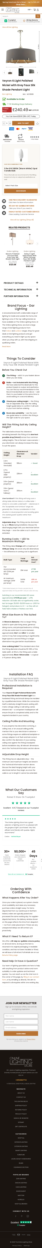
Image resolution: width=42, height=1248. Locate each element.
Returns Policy (21, 1110)
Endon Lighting (21, 1183)
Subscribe (21, 1034)
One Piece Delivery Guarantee (23, 200)
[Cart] (34, 9)
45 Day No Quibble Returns (21, 206)
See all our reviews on (20, 874)
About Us (21, 1093)
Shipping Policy (21, 1105)
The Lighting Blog (21, 1101)
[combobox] (18, 16)
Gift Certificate (21, 1126)
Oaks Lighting (21, 1187)
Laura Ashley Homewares (21, 1159)
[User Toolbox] (37, 9)
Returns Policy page (10, 955)
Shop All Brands (21, 1204)
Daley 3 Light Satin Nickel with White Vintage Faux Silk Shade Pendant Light (29, 257)
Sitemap (21, 1122)
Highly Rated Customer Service (24, 211)
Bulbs (21, 1163)
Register (25, 1118)
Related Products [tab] (19, 227)
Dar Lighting (7, 94)
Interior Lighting (21, 1142)
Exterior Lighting (21, 1146)
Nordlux (21, 1199)
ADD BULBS (21, 191)
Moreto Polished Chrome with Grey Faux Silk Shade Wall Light (13, 256)
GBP (29, 9)
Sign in (16, 1118)
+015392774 (21, 1080)
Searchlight (21, 1191)
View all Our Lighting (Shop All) (22, 220)
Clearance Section (21, 1167)
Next (37, 72)
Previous (4, 72)
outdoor (18, 331)
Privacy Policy (31, 1039)
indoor (8, 331)
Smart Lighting (21, 1150)
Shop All (21, 1138)
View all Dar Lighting (10, 27)
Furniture (21, 1155)
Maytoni (21, 1195)
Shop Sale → (21, 4)
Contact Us (21, 1097)
